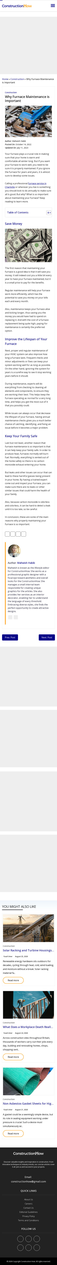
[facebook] (20, 1239)
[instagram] (37, 1248)
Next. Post (47, 637)
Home (5, 79)
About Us (28, 1199)
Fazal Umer (8, 956)
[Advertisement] (28, 45)
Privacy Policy (28, 1216)
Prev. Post (10, 637)
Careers (28, 1203)
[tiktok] (28, 1248)
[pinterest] (37, 1239)
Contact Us (28, 1207)
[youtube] (20, 1248)
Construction (17, 79)
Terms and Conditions (28, 1220)
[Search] (46, 5)
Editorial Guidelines (29, 1212)
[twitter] (28, 1239)
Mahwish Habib (19, 141)
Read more (11, 979)
